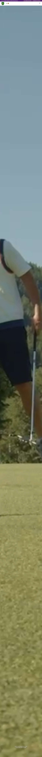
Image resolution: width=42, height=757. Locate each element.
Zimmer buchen (36, 0)
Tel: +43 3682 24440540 (6, 0)
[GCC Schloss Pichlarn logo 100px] (3, 2)
